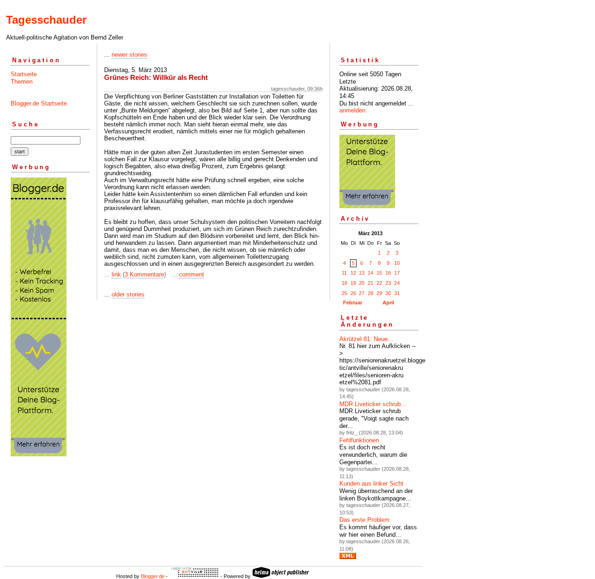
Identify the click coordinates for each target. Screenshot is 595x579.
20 (361, 283)
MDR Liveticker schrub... (372, 404)
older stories (128, 294)
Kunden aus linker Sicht (371, 483)
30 (388, 293)
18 (344, 283)
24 (397, 283)
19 (353, 283)
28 (370, 293)
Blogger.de (153, 576)
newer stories (129, 54)
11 (344, 273)
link (116, 274)
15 (379, 273)
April (388, 302)
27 (361, 293)
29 (379, 293)
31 (397, 293)
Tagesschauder (46, 19)
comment (191, 274)
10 (397, 263)
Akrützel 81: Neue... (366, 339)
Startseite (24, 74)
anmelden (352, 110)
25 (344, 293)
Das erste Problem (364, 519)
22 (379, 283)
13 (361, 273)
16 (388, 273)
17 (397, 273)
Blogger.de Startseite (39, 103)
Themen (22, 81)
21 (370, 283)
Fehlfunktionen (359, 440)
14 (370, 273)
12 (353, 273)
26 (353, 293)
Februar (352, 302)
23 (388, 283)
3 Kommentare (144, 274)
